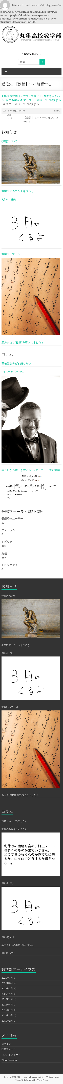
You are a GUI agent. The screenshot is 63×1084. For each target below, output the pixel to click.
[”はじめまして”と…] (31, 419)
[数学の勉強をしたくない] (31, 854)
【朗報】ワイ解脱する (47, 100)
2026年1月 (7, 993)
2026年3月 (7, 983)
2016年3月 (7, 1015)
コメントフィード (11, 1054)
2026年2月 (7, 988)
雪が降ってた (9, 953)
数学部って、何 (11, 254)
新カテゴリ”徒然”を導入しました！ (23, 342)
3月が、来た (9, 199)
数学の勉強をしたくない (14, 829)
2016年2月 (7, 1020)
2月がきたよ (8, 937)
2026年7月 (7, 977)
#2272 (57, 110)
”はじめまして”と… (13, 371)
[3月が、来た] (31, 225)
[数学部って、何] (31, 296)
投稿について (10, 141)
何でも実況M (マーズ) (19, 100)
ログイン (6, 1043)
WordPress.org (9, 1059)
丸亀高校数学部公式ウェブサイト (22, 96)
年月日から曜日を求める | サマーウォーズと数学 (31, 470)
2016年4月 (7, 1010)
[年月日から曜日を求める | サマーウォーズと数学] (31, 487)
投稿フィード (9, 1049)
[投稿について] (31, 164)
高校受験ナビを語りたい (16, 363)
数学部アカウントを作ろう (18, 190)
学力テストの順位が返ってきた (18, 945)
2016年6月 (7, 1004)
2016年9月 (7, 999)
